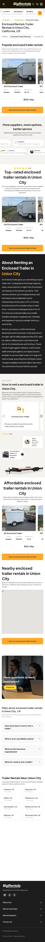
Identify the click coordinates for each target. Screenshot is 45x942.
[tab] (22, 727)
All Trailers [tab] (4, 36)
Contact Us (10, 687)
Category (29, 11)
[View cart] (37, 4)
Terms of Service (19, 936)
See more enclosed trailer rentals (22, 110)
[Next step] (41, 416)
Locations (6, 20)
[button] (20, 14)
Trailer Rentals (20, 20)
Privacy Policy (7, 936)
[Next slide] (41, 82)
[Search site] (33, 4)
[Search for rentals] (40, 13)
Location (6, 11)
